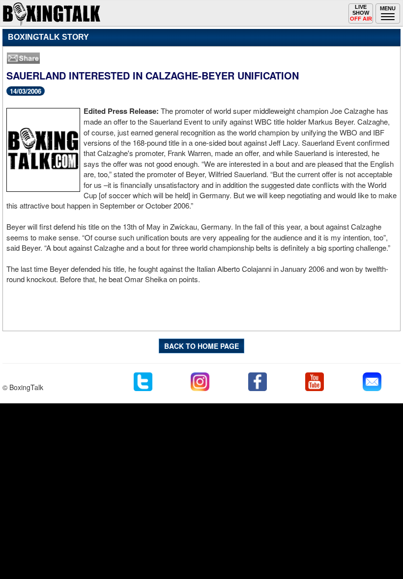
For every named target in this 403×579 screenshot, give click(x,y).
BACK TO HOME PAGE (201, 346)
